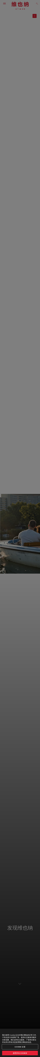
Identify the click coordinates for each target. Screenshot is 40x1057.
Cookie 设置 (20, 1047)
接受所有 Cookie (20, 1053)
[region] (20, 1043)
